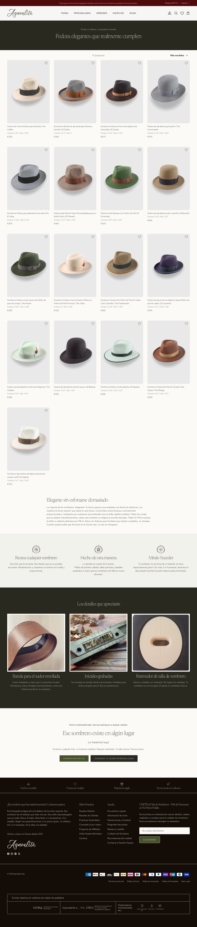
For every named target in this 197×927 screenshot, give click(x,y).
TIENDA (64, 13)
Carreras (83, 838)
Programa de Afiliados (89, 829)
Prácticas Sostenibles (89, 820)
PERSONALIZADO (82, 13)
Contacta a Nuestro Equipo (120, 842)
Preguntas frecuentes (117, 824)
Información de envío (117, 815)
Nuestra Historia (87, 811)
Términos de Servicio (116, 881)
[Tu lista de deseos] (183, 13)
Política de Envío (133, 881)
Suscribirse (149, 840)
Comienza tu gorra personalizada (114, 758)
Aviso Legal (185, 881)
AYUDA (133, 13)
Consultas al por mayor (90, 824)
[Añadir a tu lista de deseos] (46, 63)
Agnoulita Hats (19, 874)
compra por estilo (74, 758)
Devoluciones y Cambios (119, 820)
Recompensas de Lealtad (119, 838)
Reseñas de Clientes (88, 815)
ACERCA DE (118, 13)
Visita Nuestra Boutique (90, 833)
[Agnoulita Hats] (20, 13)
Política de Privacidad (170, 881)
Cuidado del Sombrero (118, 833)
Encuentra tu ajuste (116, 811)
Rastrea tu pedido (115, 829)
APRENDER (101, 13)
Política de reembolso (151, 881)
